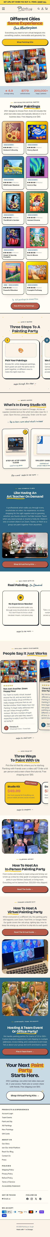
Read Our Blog (7, 1152)
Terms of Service (8, 1182)
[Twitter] (36, 1199)
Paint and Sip (7, 1121)
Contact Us (6, 1156)
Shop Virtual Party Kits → (25, 564)
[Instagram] (31, 1199)
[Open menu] (3, 8)
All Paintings (7, 1125)
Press (4, 1160)
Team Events (7, 1117)
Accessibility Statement (11, 1186)
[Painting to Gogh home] (25, 9)
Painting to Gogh (28, 1227)
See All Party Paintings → (25, 306)
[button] (7, 147)
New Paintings (7, 1130)
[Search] (39, 9)
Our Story (5, 1144)
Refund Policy (7, 1178)
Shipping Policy (8, 1170)
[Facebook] (27, 1199)
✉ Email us (6, 1199)
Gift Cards (6, 1134)
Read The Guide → (25, 889)
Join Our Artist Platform (11, 1148)
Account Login (7, 1113)
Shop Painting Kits (25, 42)
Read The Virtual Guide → (25, 932)
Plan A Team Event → (25, 1052)
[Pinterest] (40, 1199)
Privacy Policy (7, 1174)
